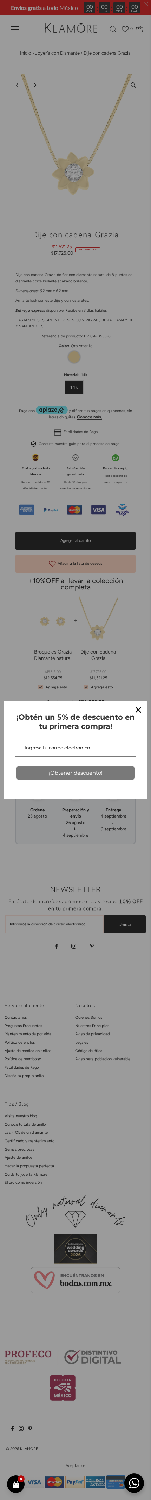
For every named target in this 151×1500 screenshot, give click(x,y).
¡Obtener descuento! (76, 772)
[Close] (138, 709)
